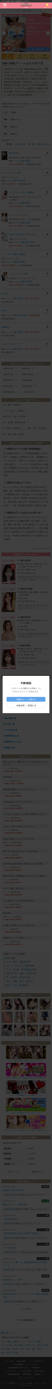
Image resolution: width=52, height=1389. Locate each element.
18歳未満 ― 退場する (26, 705)
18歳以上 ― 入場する (26, 699)
